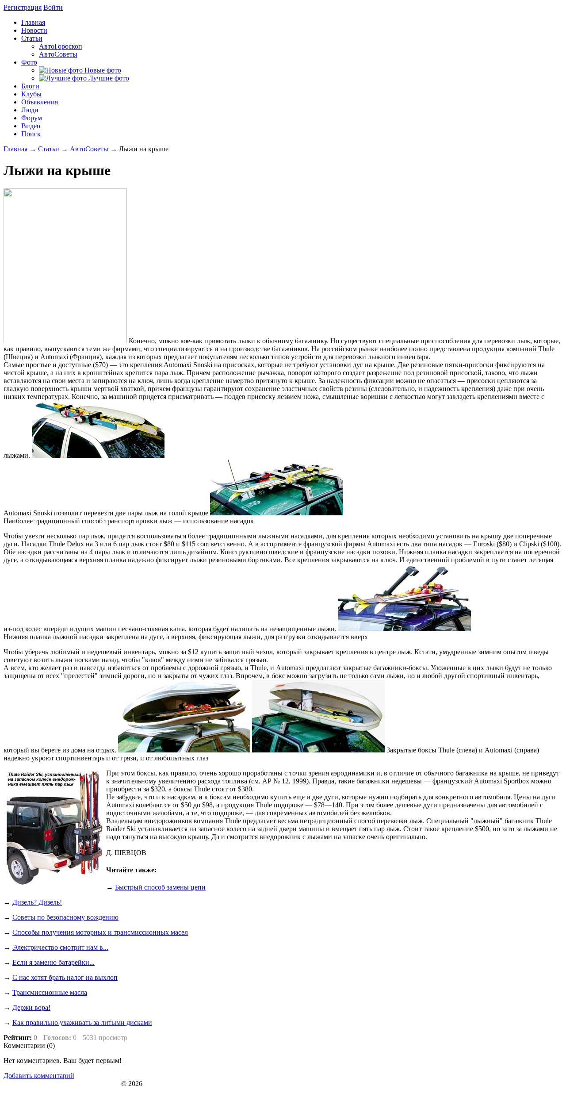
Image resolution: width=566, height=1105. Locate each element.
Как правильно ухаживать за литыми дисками (82, 1022)
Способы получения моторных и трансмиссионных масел (100, 932)
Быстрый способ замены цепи (160, 887)
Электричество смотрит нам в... (60, 947)
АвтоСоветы (89, 149)
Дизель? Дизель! (37, 902)
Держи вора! (31, 1007)
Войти (53, 7)
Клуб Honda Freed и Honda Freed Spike (61, 1083)
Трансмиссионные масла (49, 992)
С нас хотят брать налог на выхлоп (65, 977)
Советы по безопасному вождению (65, 917)
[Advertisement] (488, 926)
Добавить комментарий (39, 1075)
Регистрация (23, 7)
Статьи (48, 149)
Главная (15, 149)
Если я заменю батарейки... (53, 962)
